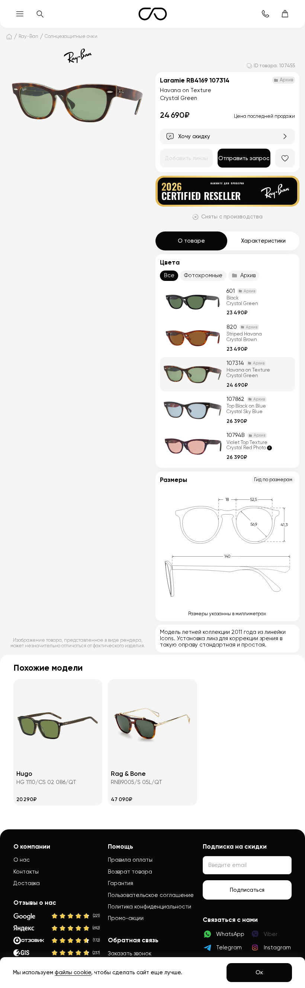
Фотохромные (203, 275)
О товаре (191, 240)
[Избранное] (285, 158)
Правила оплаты (130, 859)
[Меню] (20, 14)
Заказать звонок (129, 953)
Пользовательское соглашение (151, 895)
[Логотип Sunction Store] (152, 13)
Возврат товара (130, 871)
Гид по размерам (273, 479)
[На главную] (9, 36)
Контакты (26, 871)
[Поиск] (39, 14)
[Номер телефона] (265, 14)
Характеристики (263, 240)
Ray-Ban (28, 36)
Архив (248, 275)
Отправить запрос (243, 158)
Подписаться (247, 890)
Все (169, 275)
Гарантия (120, 883)
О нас (21, 859)
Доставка (26, 883)
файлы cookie (73, 972)
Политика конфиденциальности (149, 906)
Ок (259, 972)
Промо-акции (126, 918)
